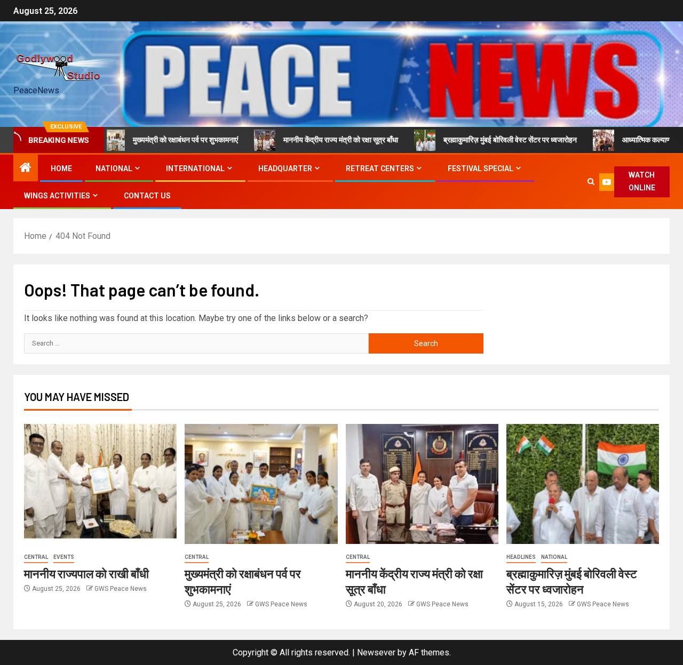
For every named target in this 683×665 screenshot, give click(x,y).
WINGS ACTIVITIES (57, 195)
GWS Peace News (120, 588)
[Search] (591, 182)
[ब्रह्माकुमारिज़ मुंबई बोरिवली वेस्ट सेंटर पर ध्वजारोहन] (582, 484)
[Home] (25, 168)
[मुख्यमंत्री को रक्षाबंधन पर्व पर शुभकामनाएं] (261, 484)
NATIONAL (114, 168)
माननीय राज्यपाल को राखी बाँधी (86, 573)
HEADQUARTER (285, 168)
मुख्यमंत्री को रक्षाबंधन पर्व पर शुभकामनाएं (167, 139)
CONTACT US (147, 195)
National (554, 557)
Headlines (521, 557)
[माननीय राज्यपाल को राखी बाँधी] (100, 484)
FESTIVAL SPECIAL (480, 168)
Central (36, 557)
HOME (61, 168)
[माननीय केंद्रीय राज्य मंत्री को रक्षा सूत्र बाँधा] (422, 484)
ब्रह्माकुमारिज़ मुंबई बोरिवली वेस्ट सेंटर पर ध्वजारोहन (492, 139)
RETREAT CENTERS (380, 168)
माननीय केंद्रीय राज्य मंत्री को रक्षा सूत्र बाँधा (323, 139)
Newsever (376, 652)
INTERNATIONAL (195, 168)
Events (63, 557)
